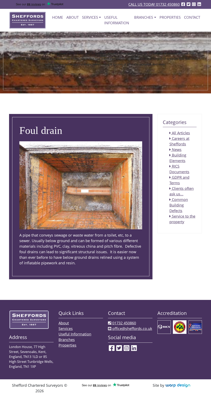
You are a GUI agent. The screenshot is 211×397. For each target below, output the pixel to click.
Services (66, 328)
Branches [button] (143, 17)
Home (57, 17)
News (176, 149)
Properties (170, 17)
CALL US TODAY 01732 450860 (154, 4)
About (72, 17)
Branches (67, 339)
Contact (192, 17)
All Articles (180, 132)
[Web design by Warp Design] (177, 385)
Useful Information (116, 20)
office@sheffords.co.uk (131, 328)
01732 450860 (123, 322)
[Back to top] (200, 386)
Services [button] (90, 17)
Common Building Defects (178, 205)
